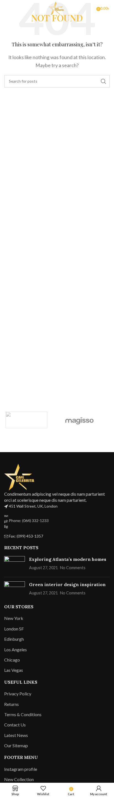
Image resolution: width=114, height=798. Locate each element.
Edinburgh (14, 639)
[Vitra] (26, 420)
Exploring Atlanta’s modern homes (67, 559)
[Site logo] (57, 7)
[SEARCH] (103, 81)
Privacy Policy (17, 693)
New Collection (19, 779)
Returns (11, 704)
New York (13, 618)
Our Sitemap (16, 745)
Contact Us (15, 724)
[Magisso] (79, 420)
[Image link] (20, 476)
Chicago (12, 659)
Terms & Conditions (23, 714)
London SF (14, 628)
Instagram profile (20, 769)
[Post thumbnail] (14, 564)
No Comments (73, 567)
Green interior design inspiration (67, 584)
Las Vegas (13, 670)
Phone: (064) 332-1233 (29, 520)
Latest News (16, 735)
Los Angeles (15, 649)
